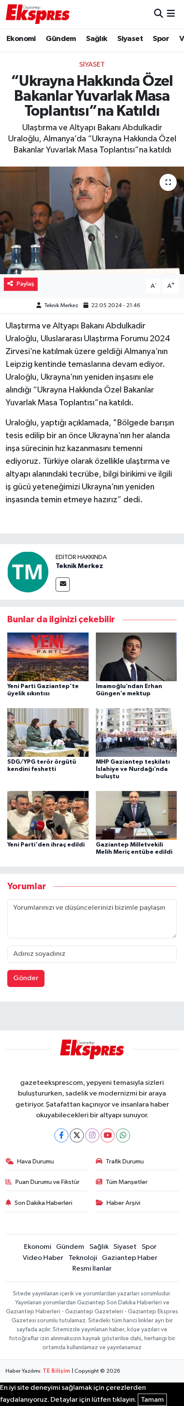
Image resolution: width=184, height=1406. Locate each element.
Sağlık (96, 39)
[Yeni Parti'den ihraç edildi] (48, 815)
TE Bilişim (56, 1371)
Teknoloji (82, 1258)
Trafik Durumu (125, 1161)
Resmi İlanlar (92, 1268)
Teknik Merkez (61, 305)
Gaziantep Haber (129, 1258)
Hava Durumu (35, 1161)
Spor (161, 39)
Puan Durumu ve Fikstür (47, 1182)
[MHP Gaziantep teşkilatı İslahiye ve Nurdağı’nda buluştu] (136, 732)
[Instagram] (92, 1135)
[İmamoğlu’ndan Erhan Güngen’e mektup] (136, 656)
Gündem (61, 39)
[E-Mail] (63, 584)
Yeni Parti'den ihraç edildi (46, 845)
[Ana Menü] (171, 14)
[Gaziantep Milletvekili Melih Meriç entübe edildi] (136, 815)
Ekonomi (21, 39)
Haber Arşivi (123, 1203)
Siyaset (130, 39)
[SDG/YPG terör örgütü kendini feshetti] (48, 732)
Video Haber (43, 1258)
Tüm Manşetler (127, 1182)
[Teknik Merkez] (27, 571)
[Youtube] (108, 1135)
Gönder (26, 978)
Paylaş (25, 284)
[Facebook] (61, 1135)
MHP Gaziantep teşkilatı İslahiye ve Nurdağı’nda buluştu (133, 769)
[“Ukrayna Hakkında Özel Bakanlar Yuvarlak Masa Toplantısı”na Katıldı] (92, 220)
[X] (77, 1135)
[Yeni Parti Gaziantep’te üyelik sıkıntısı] (48, 656)
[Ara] (158, 14)
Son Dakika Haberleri (43, 1203)
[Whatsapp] (123, 1135)
